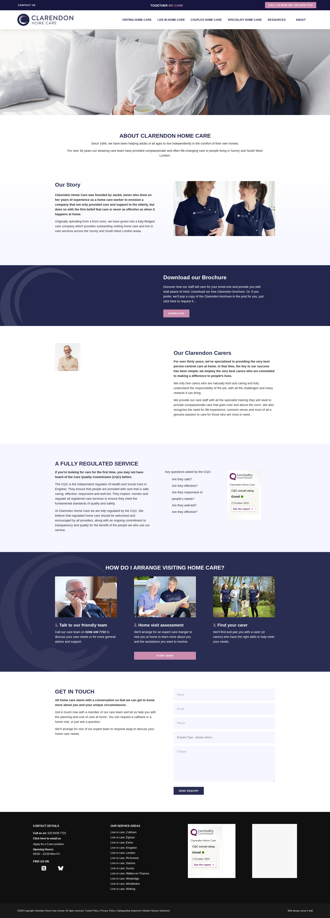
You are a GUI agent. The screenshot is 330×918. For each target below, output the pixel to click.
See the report (241, 508)
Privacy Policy (108, 910)
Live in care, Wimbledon (125, 883)
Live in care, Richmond (125, 858)
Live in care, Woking (123, 888)
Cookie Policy (92, 910)
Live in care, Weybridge (125, 878)
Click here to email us (47, 838)
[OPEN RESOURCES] (288, 19)
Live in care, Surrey (122, 868)
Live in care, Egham (123, 837)
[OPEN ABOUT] (308, 19)
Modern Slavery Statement (156, 910)
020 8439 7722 (49, 833)
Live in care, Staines (123, 863)
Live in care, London (123, 852)
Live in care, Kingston (124, 847)
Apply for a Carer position (48, 844)
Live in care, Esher (122, 842)
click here (169, 301)
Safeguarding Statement (129, 910)
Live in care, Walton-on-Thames (130, 873)
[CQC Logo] (241, 479)
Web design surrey (297, 910)
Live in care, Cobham (123, 832)
